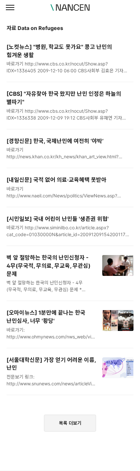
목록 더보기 (70, 423)
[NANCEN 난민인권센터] (70, 7)
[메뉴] (10, 7)
